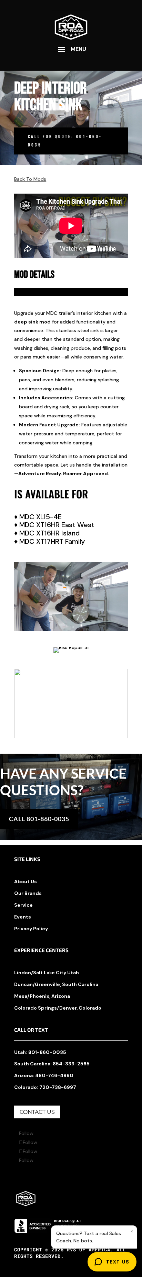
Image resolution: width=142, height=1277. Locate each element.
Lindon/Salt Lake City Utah (46, 972)
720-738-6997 (57, 1087)
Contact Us (37, 1112)
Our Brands (28, 893)
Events (22, 917)
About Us (25, 881)
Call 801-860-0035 (39, 819)
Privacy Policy (31, 928)
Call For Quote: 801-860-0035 (65, 141)
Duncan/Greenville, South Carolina (56, 984)
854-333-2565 (71, 1064)
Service (23, 905)
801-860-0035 (47, 1052)
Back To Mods (30, 179)
